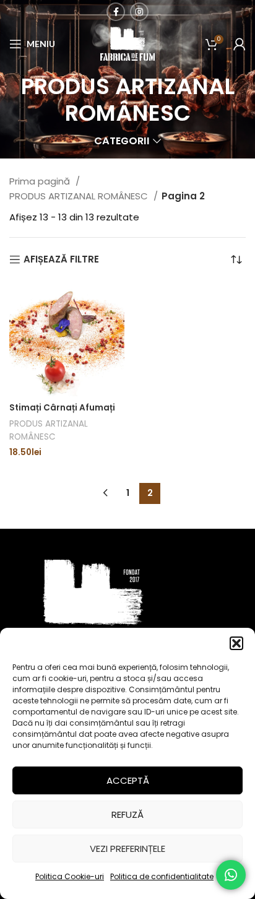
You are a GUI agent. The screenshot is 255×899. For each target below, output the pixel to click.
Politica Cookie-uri (69, 876)
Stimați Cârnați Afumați (62, 408)
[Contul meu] (239, 44)
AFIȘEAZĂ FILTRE (61, 259)
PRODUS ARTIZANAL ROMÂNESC (79, 195)
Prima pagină (40, 181)
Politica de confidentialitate (162, 876)
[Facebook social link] (115, 11)
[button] (236, 643)
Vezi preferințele (127, 848)
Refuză (127, 814)
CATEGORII (122, 141)
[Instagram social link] (139, 11)
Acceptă (127, 780)
